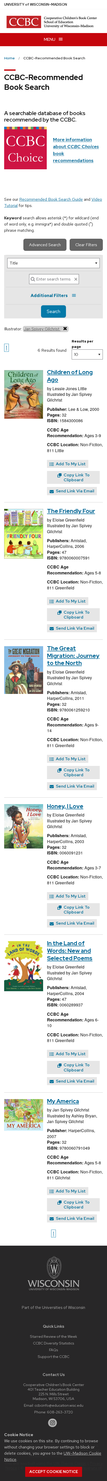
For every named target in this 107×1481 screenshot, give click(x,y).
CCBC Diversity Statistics (53, 1343)
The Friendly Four (71, 511)
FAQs (53, 1349)
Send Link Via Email (74, 491)
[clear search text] (76, 279)
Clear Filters (86, 244)
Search (53, 311)
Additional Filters (49, 295)
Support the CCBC (53, 1356)
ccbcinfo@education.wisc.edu (59, 1405)
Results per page (82, 344)
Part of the (53, 1307)
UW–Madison (35, 4)
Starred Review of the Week (53, 1336)
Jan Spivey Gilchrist (42, 329)
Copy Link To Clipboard (76, 477)
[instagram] (52, 1423)
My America (63, 1101)
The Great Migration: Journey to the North (73, 656)
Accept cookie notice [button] (53, 1471)
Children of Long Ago (70, 376)
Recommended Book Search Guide (51, 199)
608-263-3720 (60, 1412)
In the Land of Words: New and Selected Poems (69, 951)
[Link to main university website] (53, 1291)
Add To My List (70, 464)
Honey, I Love (65, 806)
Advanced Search (45, 244)
